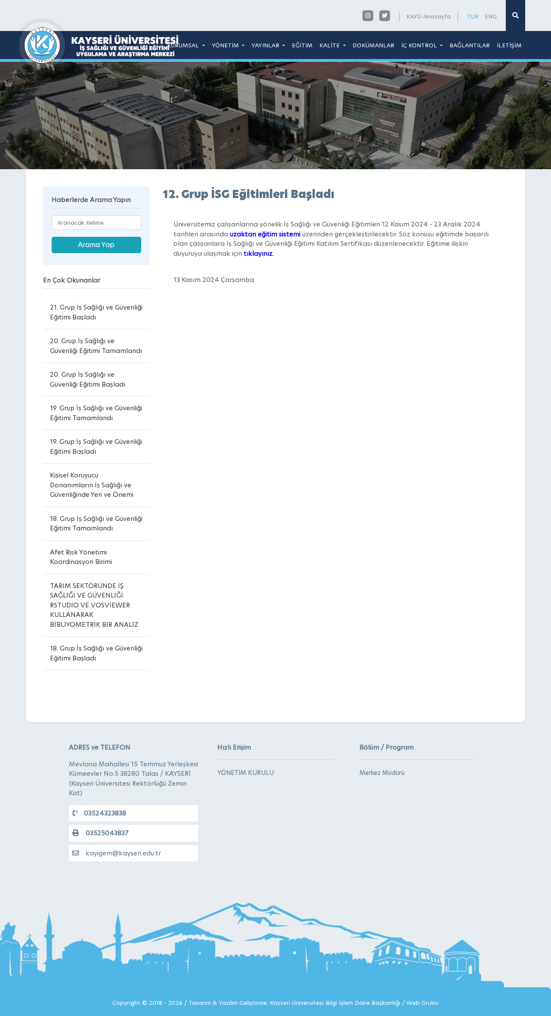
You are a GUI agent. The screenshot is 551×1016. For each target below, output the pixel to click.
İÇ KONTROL (420, 45)
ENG (491, 16)
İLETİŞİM (509, 45)
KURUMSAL (184, 45)
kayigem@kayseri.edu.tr (123, 853)
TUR (473, 16)
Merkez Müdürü (382, 772)
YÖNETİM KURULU (245, 772)
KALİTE (330, 45)
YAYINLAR (266, 45)
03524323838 (105, 813)
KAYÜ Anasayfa (428, 16)
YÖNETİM (226, 45)
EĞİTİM (302, 45)
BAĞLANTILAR (469, 45)
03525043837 (107, 832)
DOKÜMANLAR (373, 45)
